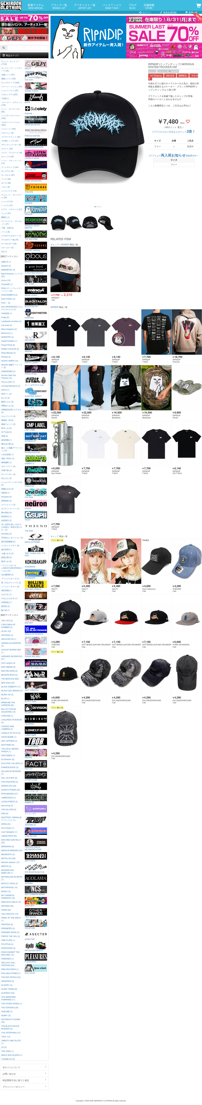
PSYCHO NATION (32, 135)
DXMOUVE (29, 485)
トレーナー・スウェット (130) (11, 103)
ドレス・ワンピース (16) (11, 152)
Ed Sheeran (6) (7, 759)
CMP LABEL (30, 429)
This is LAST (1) (8, 381)
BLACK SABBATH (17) (11, 686)
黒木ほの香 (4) (7, 443)
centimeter (29, 317)
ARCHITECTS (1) (8, 639)
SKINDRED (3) (7, 981)
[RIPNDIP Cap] (65, 269)
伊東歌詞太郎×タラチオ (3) (11, 410)
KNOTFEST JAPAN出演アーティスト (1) (11, 818)
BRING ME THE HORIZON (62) (8, 703)
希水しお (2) (6, 428)
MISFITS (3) (6, 866)
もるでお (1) (6, 594)
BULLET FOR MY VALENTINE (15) (8, 710)
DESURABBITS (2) (9, 294)
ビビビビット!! (31, 645)
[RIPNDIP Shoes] (187, 387)
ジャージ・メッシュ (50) (11, 86)
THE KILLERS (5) (8, 809)
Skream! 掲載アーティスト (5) (11, 366)
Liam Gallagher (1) (9, 831)
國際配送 (183, 75)
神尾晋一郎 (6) (7, 420)
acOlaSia (29, 883)
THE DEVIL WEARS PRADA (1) (9, 750)
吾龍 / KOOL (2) (7, 458)
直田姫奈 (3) (6, 500)
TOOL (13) (5, 1036)
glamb (27, 102)
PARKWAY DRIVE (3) (10, 932)
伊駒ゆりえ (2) (7, 405)
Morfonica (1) (7, 333)
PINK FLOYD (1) (8, 940)
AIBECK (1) (6, 261)
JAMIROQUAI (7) (8, 797)
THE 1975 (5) (7, 620)
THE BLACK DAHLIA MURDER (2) (10, 1027)
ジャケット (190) (8, 128)
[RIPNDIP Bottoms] (96, 387)
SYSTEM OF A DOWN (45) (10, 1020)
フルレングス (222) (9, 94)
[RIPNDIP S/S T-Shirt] (187, 443)
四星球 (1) (5, 492)
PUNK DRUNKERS (33, 180)
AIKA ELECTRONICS (34, 634)
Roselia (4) (6, 356)
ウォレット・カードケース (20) (11, 196)
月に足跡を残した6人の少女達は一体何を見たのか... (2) (11, 527)
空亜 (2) (4, 436)
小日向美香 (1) (7, 454)
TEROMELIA (30, 824)
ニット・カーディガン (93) (10, 110)
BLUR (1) (5, 698)
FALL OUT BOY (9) (9, 777)
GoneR (28, 600)
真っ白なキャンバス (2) (11, 582)
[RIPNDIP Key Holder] (65, 443)
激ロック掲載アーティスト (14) (11, 449)
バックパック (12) (9, 190)
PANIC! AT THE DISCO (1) (11, 919)
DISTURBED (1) (8, 755)
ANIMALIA (29, 802)
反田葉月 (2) (6, 520)
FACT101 (29, 768)
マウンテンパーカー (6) (11, 144)
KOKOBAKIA (30, 566)
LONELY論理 (30, 735)
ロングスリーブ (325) (10, 82)
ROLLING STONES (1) (11, 973)
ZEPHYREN (30, 860)
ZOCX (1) (5, 389)
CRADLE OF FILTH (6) (11, 733)
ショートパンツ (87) (9, 90)
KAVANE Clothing (32, 250)
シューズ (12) (7, 201)
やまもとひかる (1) (9, 598)
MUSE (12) (6, 891)
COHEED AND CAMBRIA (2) (7, 727)
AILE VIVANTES (32, 690)
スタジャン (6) (7, 132)
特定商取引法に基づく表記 (16, 1080)
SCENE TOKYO (31, 90)
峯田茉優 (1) (6, 590)
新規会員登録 (170, 12)
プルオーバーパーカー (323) (10, 123)
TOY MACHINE (31, 239)
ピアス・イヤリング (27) (11, 209)
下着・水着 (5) (7, 227)
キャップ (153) (7, 156)
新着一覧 (193, 12)
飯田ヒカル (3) (7, 401)
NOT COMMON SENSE (35, 894)
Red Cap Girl (30, 169)
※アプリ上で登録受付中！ (174, 155)
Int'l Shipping (156, 75)
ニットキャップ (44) (9, 167)
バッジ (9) (5, 231)
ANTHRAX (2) (7, 635)
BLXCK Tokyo (30, 701)
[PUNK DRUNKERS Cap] (187, 617)
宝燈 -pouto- (30, 418)
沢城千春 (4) (6, 470)
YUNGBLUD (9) (8, 1059)
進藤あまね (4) (7, 488)
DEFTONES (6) (7, 744)
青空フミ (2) (6, 393)
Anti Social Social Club (34, 871)
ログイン (146, 12)
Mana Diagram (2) (9, 329)
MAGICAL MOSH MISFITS (32, 226)
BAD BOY (29, 622)
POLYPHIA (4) (7, 944)
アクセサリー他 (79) (9, 239)
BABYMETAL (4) (8, 269)
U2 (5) (4, 1047)
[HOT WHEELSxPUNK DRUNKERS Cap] (96, 617)
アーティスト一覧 (84, 6)
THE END (29, 530)
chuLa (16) (6, 280)
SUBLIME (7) (6, 1011)
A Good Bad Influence (34, 272)
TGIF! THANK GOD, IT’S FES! (35, 554)
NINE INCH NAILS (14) (11, 901)
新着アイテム (36, 6)
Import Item (29, 905)
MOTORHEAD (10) (9, 887)
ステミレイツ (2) (8, 504)
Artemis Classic (31, 362)
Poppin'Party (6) (8, 344)
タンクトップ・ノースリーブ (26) (11, 69)
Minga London (31, 295)
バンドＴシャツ (112, 6)
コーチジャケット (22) (10, 136)
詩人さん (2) (6, 478)
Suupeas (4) (6, 496)
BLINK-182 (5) (7, 694)
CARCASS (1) (7, 715)
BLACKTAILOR (31, 306)
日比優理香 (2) (7, 574)
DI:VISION (29, 712)
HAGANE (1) (6, 313)
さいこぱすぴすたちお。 (35, 384)
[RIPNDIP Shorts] (65, 387)
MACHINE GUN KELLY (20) (11, 841)
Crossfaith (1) (7, 284)
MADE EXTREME (32, 542)
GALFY (28, 68)
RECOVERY (30, 340)
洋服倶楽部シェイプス (34, 611)
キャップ (152, 71)
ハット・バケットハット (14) (11, 161)
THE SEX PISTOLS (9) (11, 977)
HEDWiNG (29, 723)
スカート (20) (7, 148)
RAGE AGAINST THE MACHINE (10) (10, 953)
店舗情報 (149, 6)
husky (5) (5, 317)
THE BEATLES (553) (10, 678)
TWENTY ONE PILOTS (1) (11, 1041)
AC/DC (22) (6, 631)
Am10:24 (29, 474)
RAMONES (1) (7, 958)
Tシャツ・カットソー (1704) (10, 62)
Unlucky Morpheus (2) (10, 385)
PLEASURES (30, 961)
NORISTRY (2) (7, 337)
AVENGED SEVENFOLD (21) (11, 657)
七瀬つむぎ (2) (7, 553)
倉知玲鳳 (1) (6, 439)
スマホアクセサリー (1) (11, 235)
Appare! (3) (6, 265)
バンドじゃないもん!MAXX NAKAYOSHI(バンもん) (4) (12, 568)
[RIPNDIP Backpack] (126, 387)
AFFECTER (30, 939)
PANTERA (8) (7, 924)
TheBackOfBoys (32, 746)
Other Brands (30, 916)
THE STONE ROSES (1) (11, 1003)
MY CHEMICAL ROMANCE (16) (8, 896)
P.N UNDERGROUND (34, 147)
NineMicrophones (32, 452)
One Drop (29, 497)
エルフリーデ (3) (8, 416)
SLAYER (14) (7, 985)
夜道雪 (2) (5, 606)
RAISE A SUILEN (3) (10, 348)
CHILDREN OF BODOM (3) (11, 721)
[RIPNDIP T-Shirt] (65, 332)
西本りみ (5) (6, 561)
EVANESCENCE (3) (9, 767)
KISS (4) (4, 813)
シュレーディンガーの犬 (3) (11, 483)
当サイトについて (11, 1067)
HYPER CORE (31, 779)
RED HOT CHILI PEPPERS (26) (8, 964)
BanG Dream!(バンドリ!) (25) (11, 275)
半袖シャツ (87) (8, 74)
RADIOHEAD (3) (8, 948)
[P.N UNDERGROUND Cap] (96, 672)
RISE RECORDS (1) (10, 969)
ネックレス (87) (8, 175)
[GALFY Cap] (65, 561)
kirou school (30, 972)
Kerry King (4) (7, 805)
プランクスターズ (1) (10, 578)
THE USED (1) (7, 1051)
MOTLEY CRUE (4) (9, 883)
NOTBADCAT (30, 441)
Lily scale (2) (6, 325)
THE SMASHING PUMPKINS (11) (8, 998)
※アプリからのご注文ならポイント (174, 131)
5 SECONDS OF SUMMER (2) (8, 625)
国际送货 (170, 75)
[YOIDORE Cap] (187, 561)
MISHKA (28, 757)
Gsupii (27, 519)
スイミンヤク (30, 813)
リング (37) (6, 213)
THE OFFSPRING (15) (10, 1032)
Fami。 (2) (5, 302)
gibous (28, 261)
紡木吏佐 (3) (6, 533)
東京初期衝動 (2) (8, 541)
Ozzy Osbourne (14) (9, 913)
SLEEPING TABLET (33, 396)
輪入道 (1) (5, 610)
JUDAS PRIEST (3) (9, 801)
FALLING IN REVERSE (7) (11, 772)
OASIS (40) (6, 909)
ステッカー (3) (7, 247)
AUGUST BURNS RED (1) (11, 651)
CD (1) (4, 251)
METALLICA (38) (8, 858)
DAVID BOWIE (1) (8, 736)
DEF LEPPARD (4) (9, 740)
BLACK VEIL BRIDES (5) (12, 690)
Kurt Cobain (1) (7, 827)
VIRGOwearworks (32, 124)
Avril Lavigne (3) (8, 662)
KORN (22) (6, 824)
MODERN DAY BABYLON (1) (7, 871)
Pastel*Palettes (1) (9, 341)
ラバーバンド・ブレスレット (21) (11, 222)
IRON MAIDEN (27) (9, 793)
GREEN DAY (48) (8, 785)
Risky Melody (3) (8, 352)
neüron (28, 508)
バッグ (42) (6, 179)
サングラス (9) (7, 171)
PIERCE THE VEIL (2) (10, 936)
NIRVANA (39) (7, 905)
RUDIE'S (28, 203)
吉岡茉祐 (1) (6, 602)
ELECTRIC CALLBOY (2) (12, 763)
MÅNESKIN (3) (7, 846)
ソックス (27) (7, 205)
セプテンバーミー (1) (10, 508)
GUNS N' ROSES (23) (10, 789)
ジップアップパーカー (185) (10, 116)
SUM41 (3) (6, 1015)
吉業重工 (28, 328)
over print (29, 79)
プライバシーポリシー (14, 1086)
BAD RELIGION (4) (9, 670)
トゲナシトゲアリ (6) (10, 545)
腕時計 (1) (5, 217)
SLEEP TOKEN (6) (9, 989)
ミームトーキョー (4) (10, 586)
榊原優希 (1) (6, 462)
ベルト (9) (5, 186)
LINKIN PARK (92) (9, 835)
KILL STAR (29, 283)
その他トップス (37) (9, 140)
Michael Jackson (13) (10, 862)
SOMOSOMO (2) (8, 371)
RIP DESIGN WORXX (34, 950)
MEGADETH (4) (8, 854)
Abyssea (28, 351)
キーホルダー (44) (9, 243)
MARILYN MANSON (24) (11, 850)
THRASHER (30, 577)
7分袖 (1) (5, 98)
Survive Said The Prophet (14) (8, 376)
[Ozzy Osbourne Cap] (156, 561)
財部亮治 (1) (6, 516)
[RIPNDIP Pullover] (187, 332)
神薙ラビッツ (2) (8, 424)
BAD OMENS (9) (8, 666)
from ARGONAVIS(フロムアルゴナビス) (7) (12, 308)
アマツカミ (29, 407)
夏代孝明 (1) (6, 549)
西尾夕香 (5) (6, 557)
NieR (27, 678)
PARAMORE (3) (8, 928)
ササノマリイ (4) (8, 466)
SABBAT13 (29, 463)
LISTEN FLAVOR (32, 158)
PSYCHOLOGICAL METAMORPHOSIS (33, 848)
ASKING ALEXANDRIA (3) (11, 644)
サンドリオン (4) (8, 474)
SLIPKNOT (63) (8, 993)
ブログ (132, 6)
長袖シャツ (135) (8, 78)
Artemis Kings (31, 373)
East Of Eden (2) (8, 298)
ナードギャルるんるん (34, 667)
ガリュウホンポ (31, 791)
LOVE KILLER (31, 836)
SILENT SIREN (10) (9, 360)
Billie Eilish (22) (8, 682)
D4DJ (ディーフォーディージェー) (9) (11, 289)
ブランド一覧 (59, 6)
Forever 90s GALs (32, 656)
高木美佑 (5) (6, 512)
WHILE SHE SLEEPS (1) (11, 1055)
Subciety (28, 113)
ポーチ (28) (6, 182)
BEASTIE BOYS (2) (9, 674)
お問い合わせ (9, 1073)
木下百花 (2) (6, 432)
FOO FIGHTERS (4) (9, 781)
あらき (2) (5, 397)
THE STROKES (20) (9, 1007)
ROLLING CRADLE (33, 589)
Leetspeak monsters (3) (11, 321)
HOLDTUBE (30, 928)
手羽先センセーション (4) (12, 537)
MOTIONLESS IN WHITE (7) (11, 878)
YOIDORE (29, 191)
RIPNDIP (175, 71)
